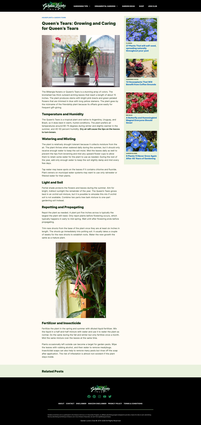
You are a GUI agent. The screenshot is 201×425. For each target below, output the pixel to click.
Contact (70, 403)
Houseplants (47, 17)
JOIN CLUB (152, 6)
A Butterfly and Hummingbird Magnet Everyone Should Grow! (141, 120)
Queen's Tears (60, 17)
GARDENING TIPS (81, 6)
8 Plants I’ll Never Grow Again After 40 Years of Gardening (141, 157)
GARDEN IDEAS (128, 6)
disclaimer (81, 403)
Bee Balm (129, 115)
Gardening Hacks (132, 79)
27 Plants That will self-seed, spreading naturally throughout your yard (141, 48)
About (61, 403)
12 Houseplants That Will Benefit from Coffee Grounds (141, 83)
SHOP (141, 6)
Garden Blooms (131, 153)
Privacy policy (115, 403)
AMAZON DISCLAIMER (97, 403)
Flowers (129, 43)
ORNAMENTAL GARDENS (105, 6)
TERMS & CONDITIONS (133, 403)
